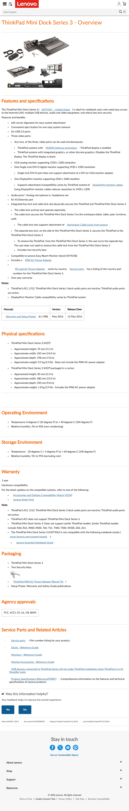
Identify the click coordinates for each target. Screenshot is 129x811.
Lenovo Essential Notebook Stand (34, 542)
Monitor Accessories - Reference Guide (32, 662)
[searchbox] (64, 12)
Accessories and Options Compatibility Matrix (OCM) (42, 495)
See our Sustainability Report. (64, 755)
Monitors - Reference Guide (26, 655)
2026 (52, 795)
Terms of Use (25, 799)
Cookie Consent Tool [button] (45, 799)
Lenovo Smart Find (23, 499)
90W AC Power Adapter (38, 260)
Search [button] (120, 11)
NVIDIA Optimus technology (61, 148)
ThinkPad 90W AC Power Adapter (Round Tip (38, 582)
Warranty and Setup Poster (21, 316)
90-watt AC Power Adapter (30, 269)
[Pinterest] (75, 748)
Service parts (77, 269)
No (25, 709)
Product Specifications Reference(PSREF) (33, 679)
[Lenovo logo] (27, 4)
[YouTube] (68, 748)
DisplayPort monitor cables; (108, 185)
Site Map (80, 799)
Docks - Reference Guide (25, 647)
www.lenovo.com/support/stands (28, 536)
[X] (60, 748)
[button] (4, 4)
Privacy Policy (65, 799)
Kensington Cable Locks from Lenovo (87, 225)
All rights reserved (72, 795)
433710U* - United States (55, 109)
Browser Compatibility (99, 799)
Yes (8, 709)
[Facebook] (52, 748)
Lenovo (59, 795)
